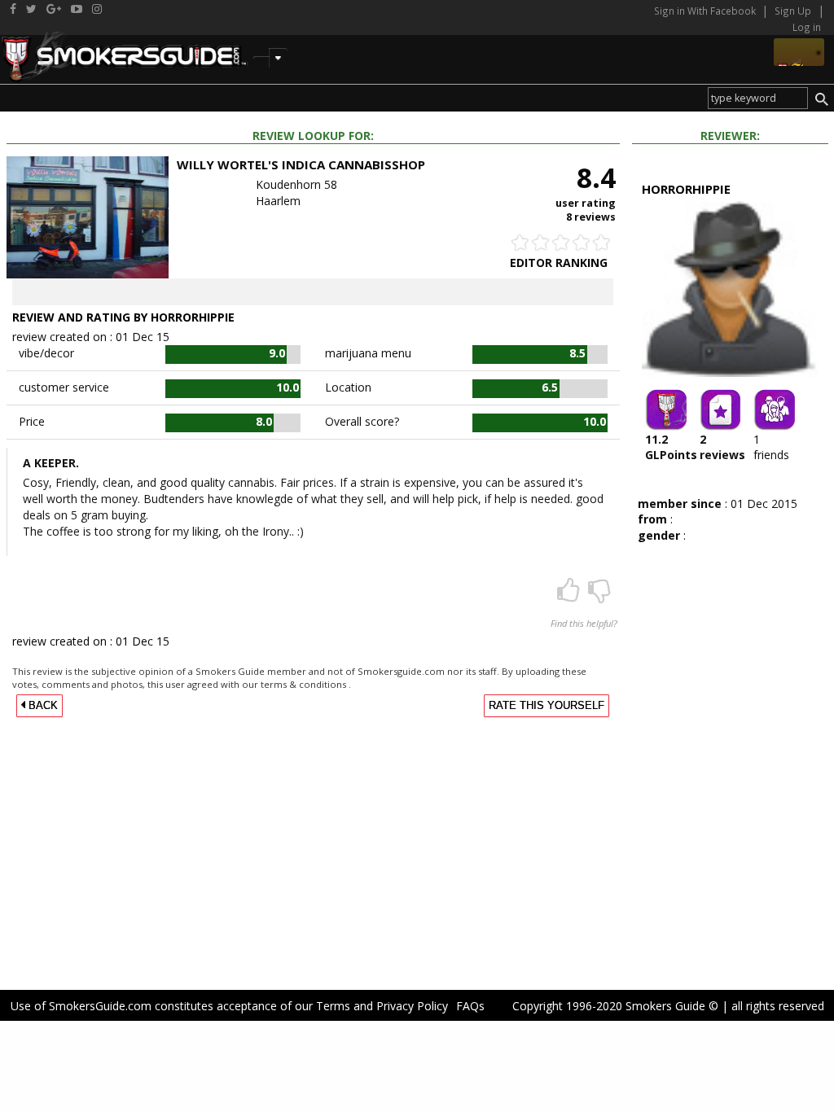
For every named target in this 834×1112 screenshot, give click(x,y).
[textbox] (758, 98)
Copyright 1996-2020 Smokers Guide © (615, 1005)
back (41, 705)
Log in (806, 26)
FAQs (470, 1005)
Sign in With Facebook (706, 10)
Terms (333, 1005)
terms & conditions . (306, 684)
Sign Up (793, 10)
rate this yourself (546, 705)
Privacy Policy (412, 1005)
